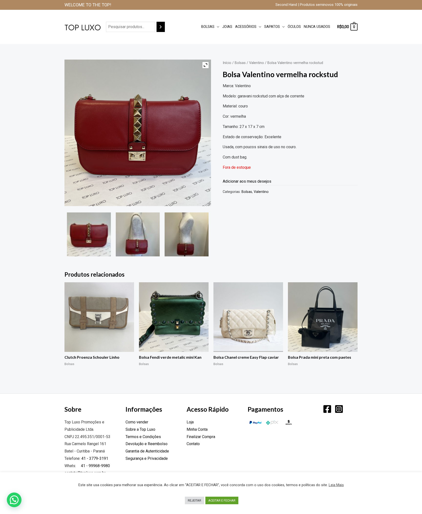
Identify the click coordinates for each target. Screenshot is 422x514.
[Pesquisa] (161, 27)
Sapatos (272, 27)
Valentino (256, 63)
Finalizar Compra (201, 436)
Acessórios (245, 27)
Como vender (137, 422)
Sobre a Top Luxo (140, 429)
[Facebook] (327, 409)
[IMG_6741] (89, 234)
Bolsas (207, 27)
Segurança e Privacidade (147, 458)
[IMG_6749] (138, 234)
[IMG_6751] (187, 234)
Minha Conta (197, 429)
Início (227, 63)
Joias (227, 27)
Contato (193, 443)
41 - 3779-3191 (94, 458)
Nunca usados (317, 27)
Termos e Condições (143, 436)
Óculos (294, 27)
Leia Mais (336, 485)
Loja (190, 422)
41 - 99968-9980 (95, 465)
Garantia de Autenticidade (147, 451)
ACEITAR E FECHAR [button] (221, 500)
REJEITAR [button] (194, 500)
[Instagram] (339, 409)
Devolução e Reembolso (147, 443)
